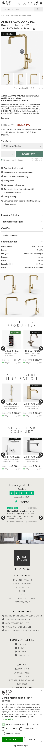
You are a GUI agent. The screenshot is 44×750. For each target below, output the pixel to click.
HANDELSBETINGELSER (22, 580)
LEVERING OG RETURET (22, 583)
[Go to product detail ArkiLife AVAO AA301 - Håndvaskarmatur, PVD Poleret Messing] (32, 393)
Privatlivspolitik (7, 719)
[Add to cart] (19, 363)
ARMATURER (5, 15)
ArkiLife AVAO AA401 (32, 457)
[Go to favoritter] (30, 3)
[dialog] (22, 719)
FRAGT (22, 595)
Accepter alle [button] (12, 739)
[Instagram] (20, 569)
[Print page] (40, 159)
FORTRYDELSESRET (22, 587)
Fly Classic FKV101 (32, 351)
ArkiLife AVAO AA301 (32, 404)
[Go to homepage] (6, 3)
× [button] (41, 691)
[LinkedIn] (28, 569)
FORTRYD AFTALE (22, 602)
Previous (3, 348)
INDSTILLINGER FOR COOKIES (22, 598)
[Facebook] (16, 569)
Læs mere (5, 118)
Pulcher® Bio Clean (11, 351)
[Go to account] (24, 3)
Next (41, 348)
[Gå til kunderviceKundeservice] (18, 3)
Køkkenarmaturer (21, 15)
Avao (29, 15)
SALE (12, 15)
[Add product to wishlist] (17, 363)
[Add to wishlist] (32, 159)
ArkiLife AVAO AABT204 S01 (11, 404)
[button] (22, 745)
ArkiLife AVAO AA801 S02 (11, 457)
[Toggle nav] (41, 3)
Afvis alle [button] (33, 739)
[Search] (38, 9)
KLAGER (22, 591)
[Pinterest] (24, 569)
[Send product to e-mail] (36, 159)
